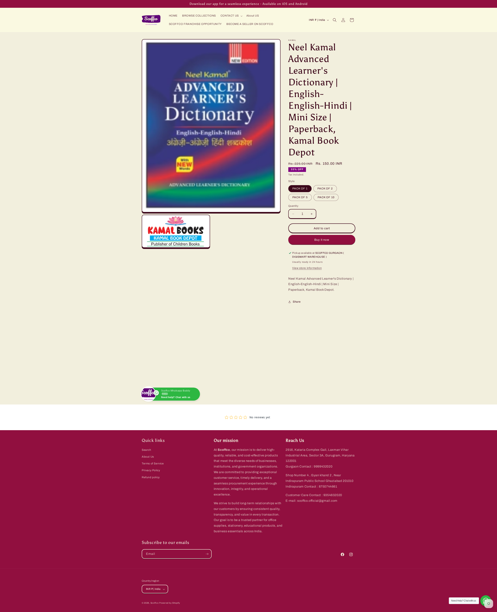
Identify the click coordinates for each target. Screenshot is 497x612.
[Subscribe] (207, 554)
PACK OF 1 (300, 188)
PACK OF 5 (300, 197)
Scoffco (154, 603)
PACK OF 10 (326, 197)
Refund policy (151, 477)
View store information (307, 268)
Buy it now (321, 239)
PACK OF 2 (325, 188)
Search (146, 449)
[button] (231, 16)
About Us (148, 456)
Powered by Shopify (169, 603)
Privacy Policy (151, 470)
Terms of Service (153, 463)
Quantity (293, 206)
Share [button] (297, 301)
